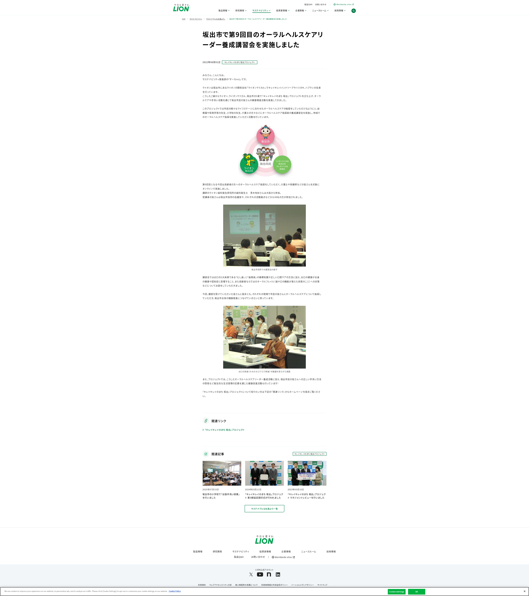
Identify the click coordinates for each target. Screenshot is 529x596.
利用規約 (202, 584)
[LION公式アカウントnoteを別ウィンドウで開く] (269, 574)
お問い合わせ (320, 4)
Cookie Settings (396, 591)
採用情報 (331, 551)
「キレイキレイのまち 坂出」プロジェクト (225, 429)
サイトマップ (322, 584)
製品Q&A (308, 4)
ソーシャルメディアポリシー (302, 584)
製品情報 (198, 551)
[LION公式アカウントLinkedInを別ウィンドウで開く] (278, 574)
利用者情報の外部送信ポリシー (274, 584)
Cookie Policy (175, 591)
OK (416, 591)
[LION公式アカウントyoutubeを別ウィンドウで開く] (260, 574)
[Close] (525, 591)
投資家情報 (265, 551)
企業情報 (286, 551)
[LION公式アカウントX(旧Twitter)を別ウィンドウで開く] (251, 574)
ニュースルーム (308, 551)
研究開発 (217, 551)
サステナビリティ (240, 551)
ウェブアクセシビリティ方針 (220, 584)
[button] (353, 11)
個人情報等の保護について (246, 584)
